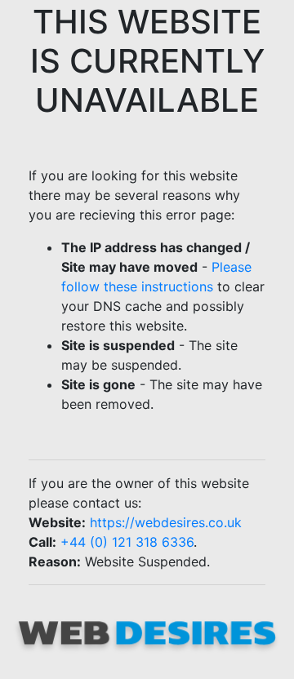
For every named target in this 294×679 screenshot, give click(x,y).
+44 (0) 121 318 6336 (127, 542)
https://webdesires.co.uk (166, 522)
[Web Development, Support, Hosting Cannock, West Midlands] (147, 631)
